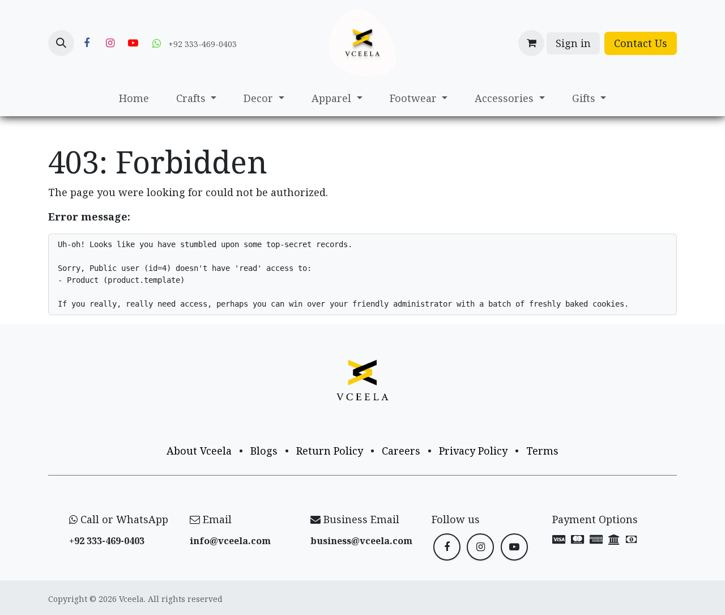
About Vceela (199, 450)
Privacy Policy (473, 450)
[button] (61, 43)
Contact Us (640, 43)
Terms (542, 450)
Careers (401, 450)
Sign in (573, 43)
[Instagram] (110, 43)
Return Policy (329, 450)
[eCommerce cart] (531, 43)
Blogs (264, 450)
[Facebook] (86, 43)
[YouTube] (133, 43)
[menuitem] (134, 98)
